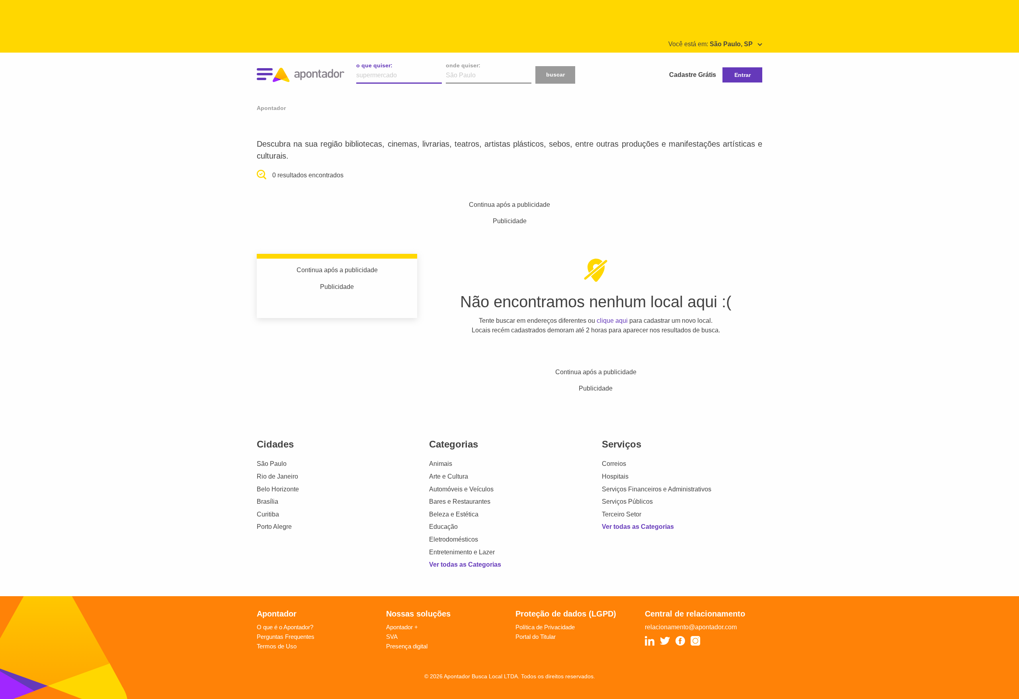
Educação (443, 526)
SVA (392, 636)
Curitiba (268, 514)
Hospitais (615, 476)
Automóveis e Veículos (461, 489)
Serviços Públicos (627, 501)
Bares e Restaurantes (459, 501)
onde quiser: (463, 65)
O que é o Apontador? (285, 627)
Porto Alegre (274, 526)
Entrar (742, 75)
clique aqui (612, 320)
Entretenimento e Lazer (462, 552)
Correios (614, 463)
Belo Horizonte (278, 489)
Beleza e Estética (453, 514)
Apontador (271, 108)
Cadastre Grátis (692, 74)
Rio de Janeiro (277, 476)
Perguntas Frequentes (285, 636)
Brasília (267, 501)
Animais (440, 463)
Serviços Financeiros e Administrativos (656, 489)
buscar (555, 74)
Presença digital (407, 646)
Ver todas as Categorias (465, 564)
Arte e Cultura (448, 476)
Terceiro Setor (621, 514)
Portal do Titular (535, 636)
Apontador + (402, 627)
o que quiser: (374, 65)
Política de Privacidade (545, 627)
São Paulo (272, 463)
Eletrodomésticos (453, 539)
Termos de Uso (277, 646)
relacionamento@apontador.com (691, 627)
